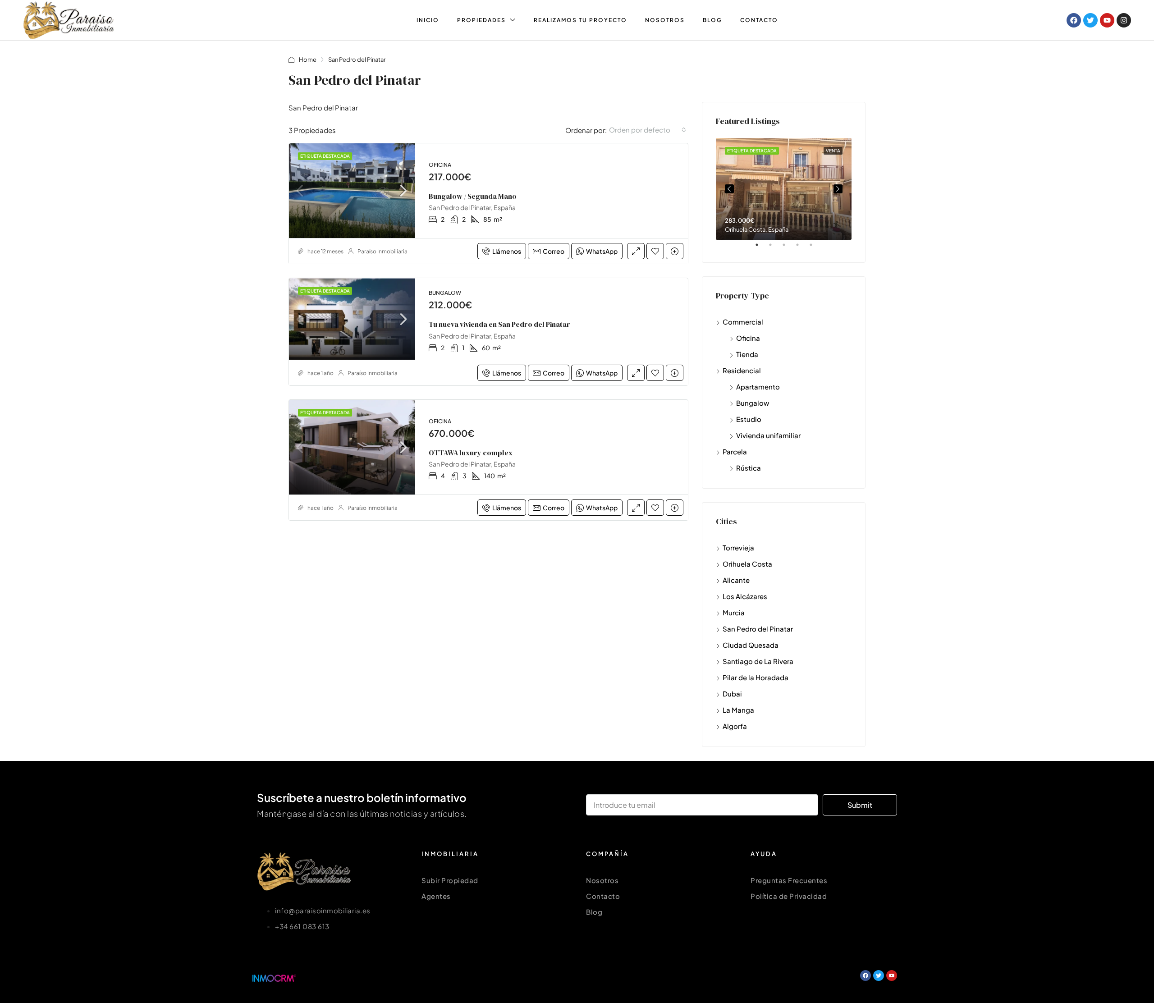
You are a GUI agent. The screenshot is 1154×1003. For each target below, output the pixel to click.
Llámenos (506, 251)
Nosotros (665, 20)
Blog (712, 20)
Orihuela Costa (747, 563)
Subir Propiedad (449, 880)
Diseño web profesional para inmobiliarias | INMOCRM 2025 (411, 978)
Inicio (428, 20)
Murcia (734, 612)
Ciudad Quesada (750, 645)
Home (307, 59)
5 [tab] (815, 248)
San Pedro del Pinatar (758, 628)
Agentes (436, 896)
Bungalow (752, 402)
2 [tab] (774, 248)
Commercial (743, 321)
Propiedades (481, 20)
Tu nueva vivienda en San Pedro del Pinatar (499, 324)
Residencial (742, 370)
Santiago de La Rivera (758, 661)
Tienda (747, 354)
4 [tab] (801, 248)
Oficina (748, 338)
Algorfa (735, 726)
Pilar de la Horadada (755, 677)
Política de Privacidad (789, 896)
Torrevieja (738, 547)
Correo (553, 251)
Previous (729, 188)
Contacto (759, 20)
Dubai (732, 693)
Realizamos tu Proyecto (580, 20)
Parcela (735, 451)
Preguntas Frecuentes (789, 880)
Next (838, 188)
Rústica (748, 467)
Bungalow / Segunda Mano (473, 196)
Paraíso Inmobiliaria (382, 251)
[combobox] (647, 129)
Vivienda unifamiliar (768, 435)
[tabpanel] (784, 189)
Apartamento (758, 386)
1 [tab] (761, 248)
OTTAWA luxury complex (471, 453)
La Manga (738, 709)
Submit (859, 805)
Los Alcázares (745, 596)
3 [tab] (788, 248)
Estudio (748, 419)
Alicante (736, 580)
